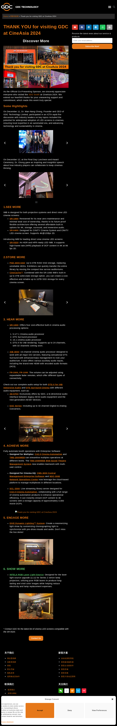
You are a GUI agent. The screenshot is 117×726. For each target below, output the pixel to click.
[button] (112, 699)
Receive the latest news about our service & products (91, 35)
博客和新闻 (14, 16)
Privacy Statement (7, 722)
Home (5, 16)
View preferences (99, 710)
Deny (70, 710)
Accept (40, 710)
